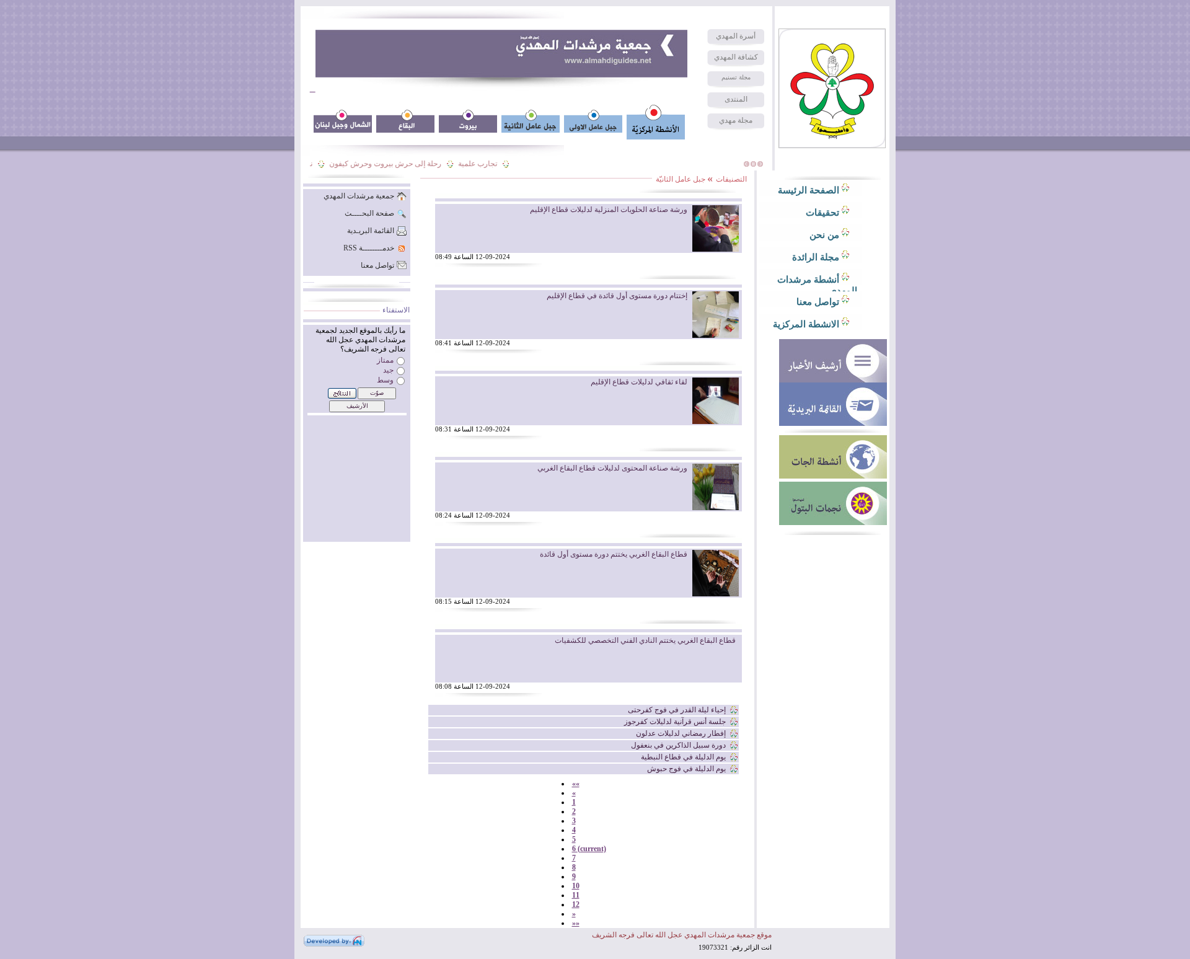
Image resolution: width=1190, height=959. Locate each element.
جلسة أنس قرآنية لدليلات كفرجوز (675, 721)
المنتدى (736, 99)
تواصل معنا (377, 265)
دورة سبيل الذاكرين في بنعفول (678, 745)
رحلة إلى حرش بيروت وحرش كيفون (394, 163)
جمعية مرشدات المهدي (359, 196)
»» (576, 923)
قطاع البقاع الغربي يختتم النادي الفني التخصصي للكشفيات (645, 640)
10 (576, 886)
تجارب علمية (486, 163)
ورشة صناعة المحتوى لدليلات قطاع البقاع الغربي (612, 468)
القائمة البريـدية (370, 230)
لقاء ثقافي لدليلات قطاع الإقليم (639, 382)
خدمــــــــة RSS (368, 248)
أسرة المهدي (736, 36)
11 (576, 895)
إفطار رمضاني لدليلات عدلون (681, 733)
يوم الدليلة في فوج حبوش (686, 768)
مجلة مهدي (735, 120)
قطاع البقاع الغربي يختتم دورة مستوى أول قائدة (613, 554)
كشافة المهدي (736, 57)
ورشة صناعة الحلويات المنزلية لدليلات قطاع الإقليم (608, 209)
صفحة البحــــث (369, 213)
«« (576, 783)
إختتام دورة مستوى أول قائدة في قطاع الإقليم (617, 295)
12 (576, 904)
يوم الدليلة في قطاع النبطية (683, 757)
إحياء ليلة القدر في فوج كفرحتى (677, 709)
